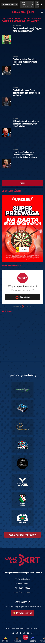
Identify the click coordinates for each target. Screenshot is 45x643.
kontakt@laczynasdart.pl (22, 592)
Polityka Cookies (32, 628)
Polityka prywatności (15, 628)
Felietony (17, 26)
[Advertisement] (22, 338)
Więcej (22, 183)
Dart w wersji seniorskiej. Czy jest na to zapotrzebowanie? (27, 29)
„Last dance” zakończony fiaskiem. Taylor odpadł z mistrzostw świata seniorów (25, 154)
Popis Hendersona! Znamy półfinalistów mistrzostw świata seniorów (26, 92)
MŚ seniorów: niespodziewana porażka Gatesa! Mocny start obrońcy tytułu (26, 123)
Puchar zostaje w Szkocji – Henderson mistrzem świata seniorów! (25, 61)
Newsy (15, 57)
